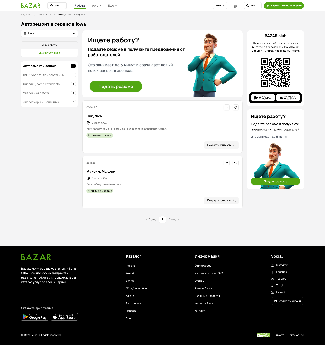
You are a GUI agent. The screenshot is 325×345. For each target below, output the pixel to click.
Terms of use (296, 335)
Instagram (282, 265)
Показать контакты (219, 145)
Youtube (281, 278)
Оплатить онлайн (290, 301)
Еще (111, 6)
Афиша (130, 295)
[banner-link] (162, 63)
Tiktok (280, 285)
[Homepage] (31, 5)
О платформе (203, 265)
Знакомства (133, 303)
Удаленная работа (36, 93)
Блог (129, 318)
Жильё (130, 273)
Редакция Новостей (207, 295)
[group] (49, 49)
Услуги (96, 6)
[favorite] (236, 107)
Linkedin (281, 292)
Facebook (282, 272)
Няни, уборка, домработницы (43, 75)
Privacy (279, 335)
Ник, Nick (94, 116)
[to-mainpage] (36, 257)
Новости (131, 311)
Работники (44, 14)
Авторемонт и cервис (40, 66)
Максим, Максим (100, 171)
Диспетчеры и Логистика (41, 102)
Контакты (201, 311)
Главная (26, 14)
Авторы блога (203, 288)
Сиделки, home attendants (41, 84)
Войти (220, 5)
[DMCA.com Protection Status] (263, 335)
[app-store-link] (64, 317)
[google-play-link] (34, 317)
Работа (80, 6)
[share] (227, 107)
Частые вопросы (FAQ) (209, 273)
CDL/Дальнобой (136, 288)
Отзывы (199, 280)
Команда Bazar (204, 303)
